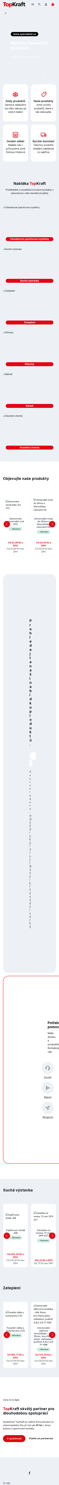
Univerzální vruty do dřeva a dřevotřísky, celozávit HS (43, 522)
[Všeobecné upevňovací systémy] (29, 225)
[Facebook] (29, 1474)
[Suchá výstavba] (29, 266)
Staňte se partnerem (41, 1438)
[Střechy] (29, 350)
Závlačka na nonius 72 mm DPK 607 (43, 1233)
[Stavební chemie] (29, 433)
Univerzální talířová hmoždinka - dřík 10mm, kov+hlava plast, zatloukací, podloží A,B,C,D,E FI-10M (43, 1336)
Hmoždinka (30, 829)
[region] (30, 524)
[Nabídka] (33, 4)
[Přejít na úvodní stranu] (14, 4)
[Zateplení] (29, 308)
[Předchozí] (44, 75)
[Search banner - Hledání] (31, 763)
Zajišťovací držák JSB (15, 1231)
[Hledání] (39, 4)
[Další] (51, 75)
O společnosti (14, 1438)
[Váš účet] (46, 4)
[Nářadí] (29, 391)
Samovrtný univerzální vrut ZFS (15, 521)
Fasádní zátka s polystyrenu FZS (15, 1329)
